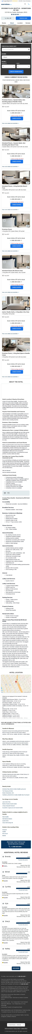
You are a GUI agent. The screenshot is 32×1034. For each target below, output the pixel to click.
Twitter (22, 1015)
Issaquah (4, 829)
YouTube (26, 1015)
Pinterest (13, 1016)
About (12, 23)
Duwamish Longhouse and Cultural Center (12, 807)
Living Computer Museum (8, 805)
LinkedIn (9, 1016)
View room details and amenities (10, 123)
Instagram (3, 1016)
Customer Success (6, 1012)
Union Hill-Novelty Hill (7, 822)
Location (20, 23)
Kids (18, 63)
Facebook (17, 1015)
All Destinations (18, 1010)
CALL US (9, 18)
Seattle (4, 831)
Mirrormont (5, 833)
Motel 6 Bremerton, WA (8, 793)
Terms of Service (9, 1028)
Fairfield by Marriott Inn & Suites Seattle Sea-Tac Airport (15, 794)
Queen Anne (5, 820)
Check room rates (16, 71)
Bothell (4, 835)
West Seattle (5, 816)
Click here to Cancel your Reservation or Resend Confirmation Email (13, 995)
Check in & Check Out (9, 46)
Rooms (4, 23)
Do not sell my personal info (19, 1012)
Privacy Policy (17, 1028)
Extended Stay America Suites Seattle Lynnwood (14, 789)
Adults (4, 63)
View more (16, 968)
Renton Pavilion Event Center (9, 803)
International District (7, 818)
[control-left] (2, 34)
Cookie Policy (24, 1028)
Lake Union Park (6, 801)
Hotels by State (26, 1010)
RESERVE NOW (23, 18)
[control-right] (29, 34)
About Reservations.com (7, 1010)
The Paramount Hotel (7, 791)
